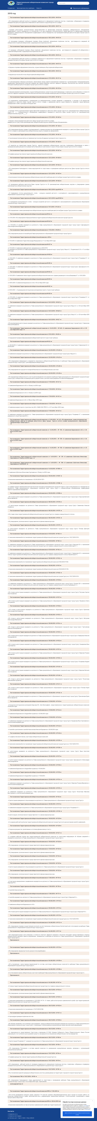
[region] (77, 1108)
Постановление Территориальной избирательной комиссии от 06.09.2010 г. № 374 (35, 518)
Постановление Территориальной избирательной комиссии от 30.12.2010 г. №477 (34, 26)
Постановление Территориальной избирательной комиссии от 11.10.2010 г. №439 (34, 230)
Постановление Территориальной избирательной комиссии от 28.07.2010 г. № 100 (35, 1020)
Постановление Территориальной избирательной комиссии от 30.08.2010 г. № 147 (35, 684)
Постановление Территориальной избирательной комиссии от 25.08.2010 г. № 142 (35, 726)
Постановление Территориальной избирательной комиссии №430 (30, 293)
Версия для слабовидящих (81, 8)
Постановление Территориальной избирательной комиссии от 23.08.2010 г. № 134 (35, 779)
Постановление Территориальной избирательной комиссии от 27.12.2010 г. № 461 (35, 134)
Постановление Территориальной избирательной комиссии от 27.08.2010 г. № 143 (35, 717)
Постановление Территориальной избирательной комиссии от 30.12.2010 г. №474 (34, 55)
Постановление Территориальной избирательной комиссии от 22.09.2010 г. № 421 (35, 357)
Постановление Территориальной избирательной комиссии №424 (30, 341)
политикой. (87, 1109)
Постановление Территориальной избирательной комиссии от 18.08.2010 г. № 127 (35, 833)
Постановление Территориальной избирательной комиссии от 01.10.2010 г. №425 (34, 334)
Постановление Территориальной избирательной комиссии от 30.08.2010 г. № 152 (35, 640)
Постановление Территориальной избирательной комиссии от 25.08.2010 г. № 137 (35, 756)
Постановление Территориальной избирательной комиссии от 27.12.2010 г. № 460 (35, 142)
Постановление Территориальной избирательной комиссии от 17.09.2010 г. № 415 (35, 396)
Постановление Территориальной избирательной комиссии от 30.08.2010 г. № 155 (35, 614)
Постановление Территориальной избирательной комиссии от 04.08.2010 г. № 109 (35, 960)
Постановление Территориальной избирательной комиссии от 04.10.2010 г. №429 (35, 302)
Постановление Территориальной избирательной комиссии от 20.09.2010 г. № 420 (35, 366)
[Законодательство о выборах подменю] (34, 8)
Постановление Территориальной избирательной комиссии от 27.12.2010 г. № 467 (35, 97)
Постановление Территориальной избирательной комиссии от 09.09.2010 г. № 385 (35, 493)
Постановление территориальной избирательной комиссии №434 (30, 272)
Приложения (14, 940)
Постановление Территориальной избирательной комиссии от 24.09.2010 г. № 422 (35, 350)
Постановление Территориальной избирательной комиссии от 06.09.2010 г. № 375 (35, 510)
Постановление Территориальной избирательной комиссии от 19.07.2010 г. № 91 (34, 1060)
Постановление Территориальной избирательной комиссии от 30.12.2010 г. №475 (34, 46)
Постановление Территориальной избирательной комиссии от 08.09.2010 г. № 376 (35, 502)
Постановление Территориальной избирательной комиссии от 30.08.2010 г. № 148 (35, 675)
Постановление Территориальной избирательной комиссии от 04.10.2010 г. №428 (35, 311)
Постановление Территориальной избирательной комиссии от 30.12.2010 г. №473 (34, 64)
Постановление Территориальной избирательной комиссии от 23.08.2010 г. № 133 (35, 788)
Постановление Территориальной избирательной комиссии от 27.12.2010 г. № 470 (35, 88)
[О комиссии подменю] (15, 8)
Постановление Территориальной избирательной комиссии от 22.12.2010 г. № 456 (35, 157)
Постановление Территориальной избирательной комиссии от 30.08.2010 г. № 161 (35, 565)
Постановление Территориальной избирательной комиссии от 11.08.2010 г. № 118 (34, 886)
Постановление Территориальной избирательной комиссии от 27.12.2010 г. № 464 (35, 107)
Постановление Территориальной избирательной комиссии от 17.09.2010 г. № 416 (35, 389)
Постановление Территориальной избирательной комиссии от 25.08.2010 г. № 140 (35, 733)
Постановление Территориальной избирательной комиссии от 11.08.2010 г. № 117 (34, 893)
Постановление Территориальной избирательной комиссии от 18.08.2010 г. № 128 (35, 825)
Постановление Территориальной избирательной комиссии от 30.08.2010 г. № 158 (35, 588)
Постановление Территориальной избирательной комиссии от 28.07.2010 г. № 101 (35, 1013)
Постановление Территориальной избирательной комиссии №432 (30, 286)
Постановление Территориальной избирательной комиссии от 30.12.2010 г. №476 (35, 37)
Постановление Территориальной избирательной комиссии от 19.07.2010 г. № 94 (34, 1053)
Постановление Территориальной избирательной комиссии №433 (30, 279)
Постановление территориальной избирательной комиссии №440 (30, 221)
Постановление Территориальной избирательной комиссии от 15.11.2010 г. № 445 (34, 207)
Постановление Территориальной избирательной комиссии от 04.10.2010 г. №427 (35, 319)
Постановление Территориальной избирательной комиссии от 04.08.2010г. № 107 (35, 982)
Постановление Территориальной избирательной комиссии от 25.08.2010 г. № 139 (35, 740)
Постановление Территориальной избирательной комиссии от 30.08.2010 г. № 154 (35, 623)
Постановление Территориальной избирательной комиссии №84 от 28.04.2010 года (35, 1101)
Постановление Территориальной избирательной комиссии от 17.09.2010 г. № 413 (35, 411)
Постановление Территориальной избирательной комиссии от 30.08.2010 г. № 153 (35, 632)
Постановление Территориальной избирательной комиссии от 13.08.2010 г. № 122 (35, 870)
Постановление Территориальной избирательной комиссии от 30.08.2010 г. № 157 (35, 597)
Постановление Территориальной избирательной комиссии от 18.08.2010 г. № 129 (35, 818)
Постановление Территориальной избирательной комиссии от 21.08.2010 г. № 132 (35, 797)
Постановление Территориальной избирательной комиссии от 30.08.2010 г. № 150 (35, 658)
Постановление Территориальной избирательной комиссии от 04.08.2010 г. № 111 (35, 931)
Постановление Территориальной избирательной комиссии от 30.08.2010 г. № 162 (35, 558)
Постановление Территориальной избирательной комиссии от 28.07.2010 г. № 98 (34, 1037)
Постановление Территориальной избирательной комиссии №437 (30, 244)
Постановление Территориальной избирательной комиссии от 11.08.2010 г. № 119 (34, 878)
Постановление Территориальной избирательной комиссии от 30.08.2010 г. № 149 (35, 666)
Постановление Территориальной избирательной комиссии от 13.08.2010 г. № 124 (35, 856)
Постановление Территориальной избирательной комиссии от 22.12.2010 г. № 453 (35, 173)
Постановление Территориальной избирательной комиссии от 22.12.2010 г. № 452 (35, 181)
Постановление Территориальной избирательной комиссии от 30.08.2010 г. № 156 (35, 606)
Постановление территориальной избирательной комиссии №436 (30, 254)
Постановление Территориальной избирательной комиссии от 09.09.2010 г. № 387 (35, 476)
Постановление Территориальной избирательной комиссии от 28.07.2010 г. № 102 (35, 1005)
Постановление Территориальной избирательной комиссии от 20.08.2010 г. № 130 (35, 811)
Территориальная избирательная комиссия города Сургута (35, 3)
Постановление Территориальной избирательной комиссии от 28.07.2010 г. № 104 (35, 989)
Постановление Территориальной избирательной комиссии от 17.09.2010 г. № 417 (35, 382)
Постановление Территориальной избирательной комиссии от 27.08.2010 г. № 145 (35, 701)
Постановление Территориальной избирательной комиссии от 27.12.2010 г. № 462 (35, 126)
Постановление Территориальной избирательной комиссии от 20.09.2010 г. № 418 (35, 373)
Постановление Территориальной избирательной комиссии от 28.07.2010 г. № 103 (35, 997)
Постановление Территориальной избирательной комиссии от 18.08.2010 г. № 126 (35, 841)
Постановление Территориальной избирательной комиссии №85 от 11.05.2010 (34, 1091)
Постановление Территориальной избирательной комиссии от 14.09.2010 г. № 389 (35, 468)
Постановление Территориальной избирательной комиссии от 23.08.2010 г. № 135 (35, 772)
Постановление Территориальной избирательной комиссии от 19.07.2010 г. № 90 (34, 1069)
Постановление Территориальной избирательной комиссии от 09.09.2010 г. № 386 (35, 483)
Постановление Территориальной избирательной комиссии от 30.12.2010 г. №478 (35, 17)
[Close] (92, 1101)
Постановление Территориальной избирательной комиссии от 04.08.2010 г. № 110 (35, 947)
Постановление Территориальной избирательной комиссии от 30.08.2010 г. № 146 (35, 692)
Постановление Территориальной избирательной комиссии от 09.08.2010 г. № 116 (35, 901)
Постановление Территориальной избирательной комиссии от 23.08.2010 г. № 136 (35, 765)
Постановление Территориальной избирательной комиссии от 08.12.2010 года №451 (35, 189)
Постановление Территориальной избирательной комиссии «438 (30, 237)
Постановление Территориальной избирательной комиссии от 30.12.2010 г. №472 (35, 71)
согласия (86, 1105)
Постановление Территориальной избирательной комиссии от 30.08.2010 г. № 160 (35, 573)
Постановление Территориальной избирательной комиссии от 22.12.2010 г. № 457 (35, 150)
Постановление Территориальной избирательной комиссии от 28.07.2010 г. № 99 (34, 1029)
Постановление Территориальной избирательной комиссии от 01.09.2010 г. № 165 (35, 541)
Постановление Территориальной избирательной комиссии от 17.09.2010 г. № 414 (35, 403)
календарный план (16, 1084)
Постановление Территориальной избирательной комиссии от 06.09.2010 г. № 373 (35, 525)
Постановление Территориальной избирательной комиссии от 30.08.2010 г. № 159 (35, 580)
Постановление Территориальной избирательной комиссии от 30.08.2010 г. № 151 (35, 649)
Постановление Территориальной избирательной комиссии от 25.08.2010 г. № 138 (35, 747)
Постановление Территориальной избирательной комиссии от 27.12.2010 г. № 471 (34, 78)
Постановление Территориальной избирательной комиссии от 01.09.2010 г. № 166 (35, 534)
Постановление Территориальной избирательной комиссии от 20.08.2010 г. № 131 (35, 804)
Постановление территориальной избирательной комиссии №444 (30, 214)
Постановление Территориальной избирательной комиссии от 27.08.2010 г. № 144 (35, 710)
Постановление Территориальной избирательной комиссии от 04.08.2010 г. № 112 (35, 922)
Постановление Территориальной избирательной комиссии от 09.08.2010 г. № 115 (35, 908)
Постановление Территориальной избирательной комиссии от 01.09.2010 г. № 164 (35, 549)
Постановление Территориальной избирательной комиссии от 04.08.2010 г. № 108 (35, 969)
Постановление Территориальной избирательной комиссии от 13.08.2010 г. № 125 (35, 849)
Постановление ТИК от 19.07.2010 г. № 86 (22, 1076)
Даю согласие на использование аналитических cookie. (77, 1113)
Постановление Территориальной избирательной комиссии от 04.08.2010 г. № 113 (35, 915)
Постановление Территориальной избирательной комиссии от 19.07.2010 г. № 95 (34, 1044)
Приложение (14, 953)
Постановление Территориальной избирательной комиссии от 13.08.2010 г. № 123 (35, 863)
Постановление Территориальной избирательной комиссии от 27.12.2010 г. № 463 (35, 117)
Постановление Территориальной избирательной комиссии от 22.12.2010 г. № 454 (35, 165)
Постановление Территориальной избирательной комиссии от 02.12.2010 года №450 (36, 198)
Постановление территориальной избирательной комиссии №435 (30, 263)
